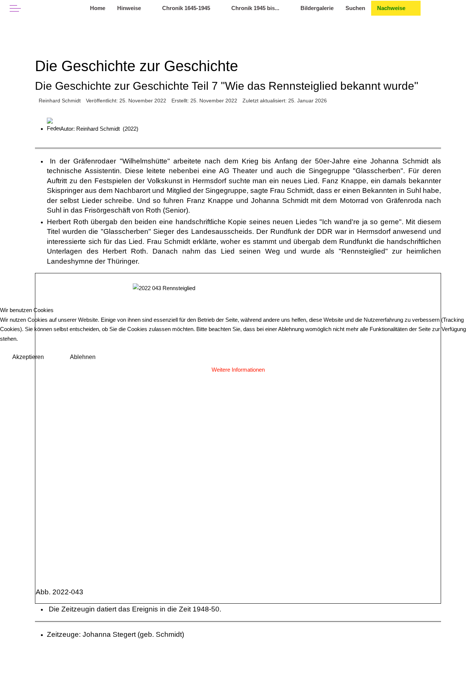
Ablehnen (83, 357)
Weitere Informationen (238, 369)
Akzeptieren (28, 357)
